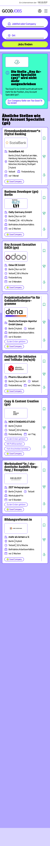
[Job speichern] (44, 138)
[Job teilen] (44, 156)
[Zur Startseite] (12, 10)
